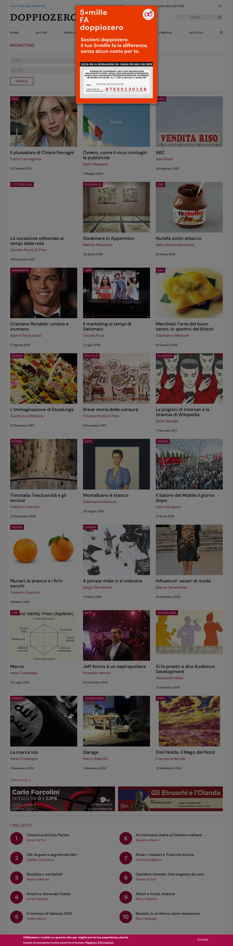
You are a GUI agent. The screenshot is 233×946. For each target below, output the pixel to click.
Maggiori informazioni (99, 942)
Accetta (203, 939)
